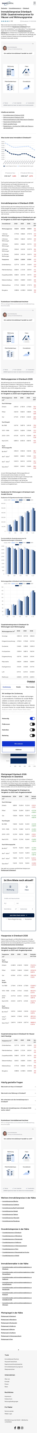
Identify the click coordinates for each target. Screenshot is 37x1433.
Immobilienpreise (10, 1201)
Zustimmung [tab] (7, 687)
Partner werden (9, 1411)
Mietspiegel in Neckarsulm (9, 1323)
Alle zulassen (18, 744)
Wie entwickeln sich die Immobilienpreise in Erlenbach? (14, 1101)
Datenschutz (8, 1399)
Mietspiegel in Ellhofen (8, 1329)
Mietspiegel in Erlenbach (8, 870)
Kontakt (7, 1381)
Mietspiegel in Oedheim (8, 1333)
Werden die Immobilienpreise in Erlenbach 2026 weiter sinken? (16, 1109)
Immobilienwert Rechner (12, 1359)
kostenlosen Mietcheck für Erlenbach (20, 785)
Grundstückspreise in (11, 1232)
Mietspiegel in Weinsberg (8, 1319)
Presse (6, 1384)
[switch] (32, 724)
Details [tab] (18, 687)
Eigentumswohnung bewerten (13, 1364)
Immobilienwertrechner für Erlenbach (12, 195)
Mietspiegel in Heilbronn (8, 1326)
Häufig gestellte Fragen (10, 124)
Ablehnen (19, 749)
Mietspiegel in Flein (7, 1339)
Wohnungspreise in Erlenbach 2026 (13, 117)
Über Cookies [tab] (30, 687)
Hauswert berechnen (11, 1361)
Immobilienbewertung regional (14, 1367)
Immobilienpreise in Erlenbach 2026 (13, 115)
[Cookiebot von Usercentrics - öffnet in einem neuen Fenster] (27, 682)
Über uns (7, 1379)
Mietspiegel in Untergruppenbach (11, 1336)
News (6, 1386)
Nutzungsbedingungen (11, 1401)
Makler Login (8, 1414)
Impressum (8, 1396)
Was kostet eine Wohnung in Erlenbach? (13, 1093)
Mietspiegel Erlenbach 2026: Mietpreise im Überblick (18, 119)
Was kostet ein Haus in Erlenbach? (11, 1087)
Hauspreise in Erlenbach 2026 (12, 122)
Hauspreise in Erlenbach (19, 27)
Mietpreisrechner (10, 1369)
